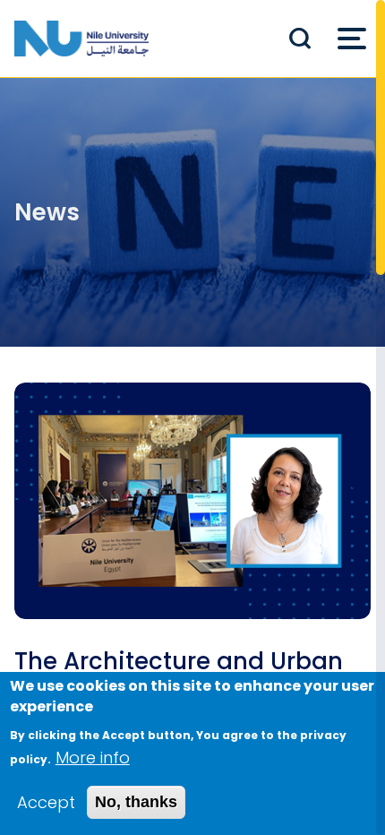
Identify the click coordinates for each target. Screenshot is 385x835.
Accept (46, 802)
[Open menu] (352, 38)
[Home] (81, 38)
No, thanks (136, 802)
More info (93, 757)
